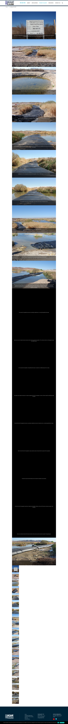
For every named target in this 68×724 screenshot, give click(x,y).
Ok (58, 722)
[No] (66, 722)
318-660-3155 (22, 2)
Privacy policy (62, 722)
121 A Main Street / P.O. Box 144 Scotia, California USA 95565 (57, 716)
